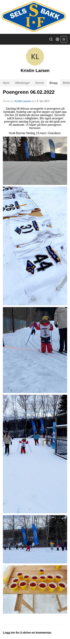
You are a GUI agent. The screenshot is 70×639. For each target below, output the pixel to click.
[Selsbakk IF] (35, 17)
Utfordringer (22, 82)
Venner (39, 82)
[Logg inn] (57, 39)
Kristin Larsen (23, 101)
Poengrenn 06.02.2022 (29, 92)
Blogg (53, 82)
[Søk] (51, 39)
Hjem (6, 82)
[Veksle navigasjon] (64, 39)
